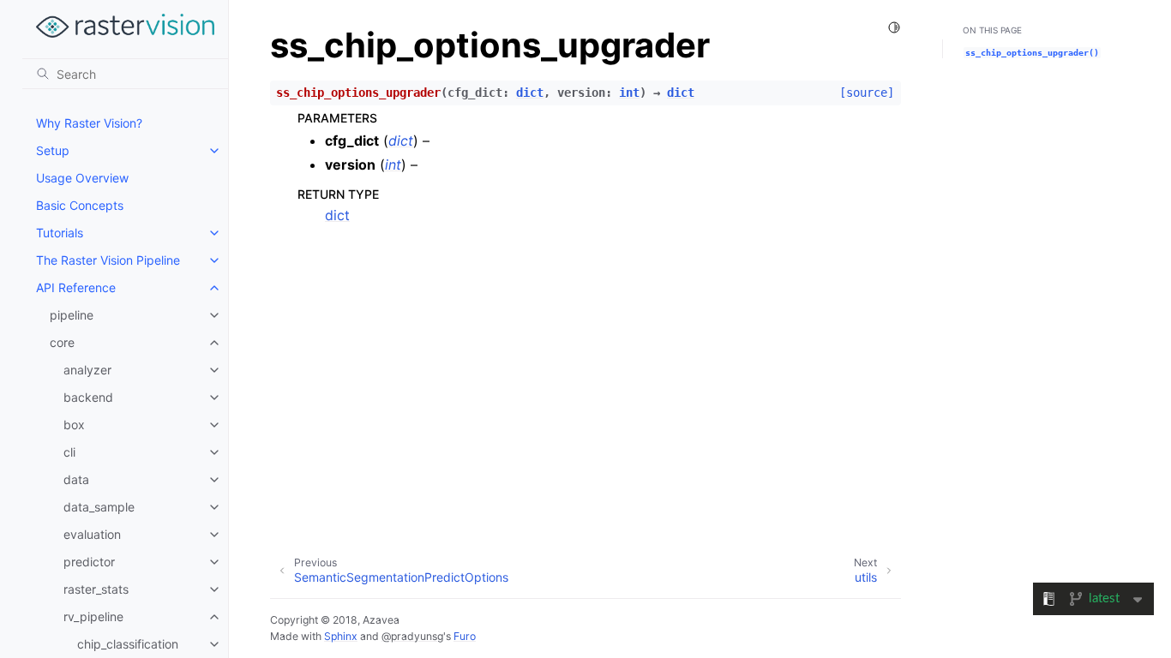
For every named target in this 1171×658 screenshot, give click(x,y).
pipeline (71, 315)
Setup (52, 150)
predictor (89, 561)
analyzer (87, 369)
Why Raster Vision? (89, 123)
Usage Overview (82, 177)
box (74, 424)
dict (337, 215)
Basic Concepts (79, 205)
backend (88, 397)
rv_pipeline (93, 616)
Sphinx (340, 636)
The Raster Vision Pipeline (108, 260)
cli (69, 452)
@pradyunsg (412, 636)
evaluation (92, 534)
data (76, 479)
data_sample (99, 506)
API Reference (76, 287)
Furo (464, 636)
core (62, 342)
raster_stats (96, 589)
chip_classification (127, 644)
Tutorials (59, 232)
